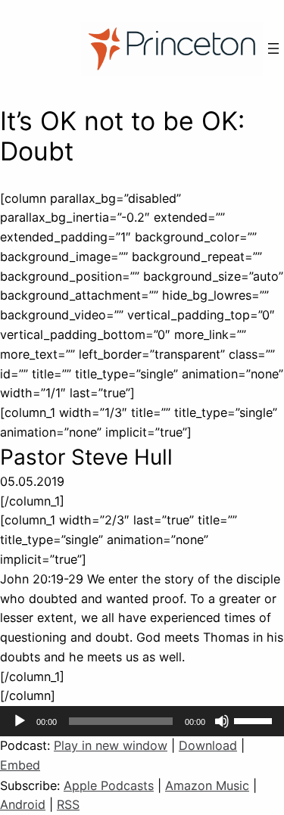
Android (22, 804)
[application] (142, 721)
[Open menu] (273, 48)
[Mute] (221, 721)
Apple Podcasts (109, 785)
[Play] (19, 721)
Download (208, 745)
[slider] (255, 719)
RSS (68, 804)
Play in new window (110, 745)
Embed (20, 765)
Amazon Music (207, 785)
